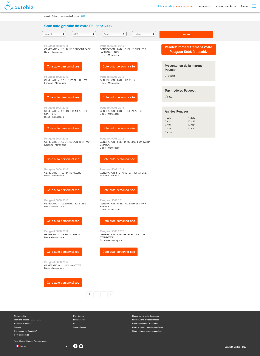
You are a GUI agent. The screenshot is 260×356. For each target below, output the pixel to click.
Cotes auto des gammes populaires (147, 331)
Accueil (47, 16)
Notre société (20, 316)
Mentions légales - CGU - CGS (27, 320)
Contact (244, 6)
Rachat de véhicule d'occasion (145, 316)
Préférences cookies (23, 323)
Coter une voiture (165, 6)
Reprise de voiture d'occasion (145, 323)
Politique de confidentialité (25, 331)
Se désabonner (79, 327)
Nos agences (204, 6)
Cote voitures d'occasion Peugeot (65, 16)
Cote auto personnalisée (63, 66)
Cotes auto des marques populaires (147, 327)
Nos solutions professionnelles (145, 320)
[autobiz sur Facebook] (75, 346)
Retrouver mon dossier (226, 6)
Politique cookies (21, 335)
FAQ (75, 323)
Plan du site (78, 316)
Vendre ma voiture (184, 6)
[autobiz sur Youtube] (81, 346)
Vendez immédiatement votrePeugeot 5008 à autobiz (188, 49)
